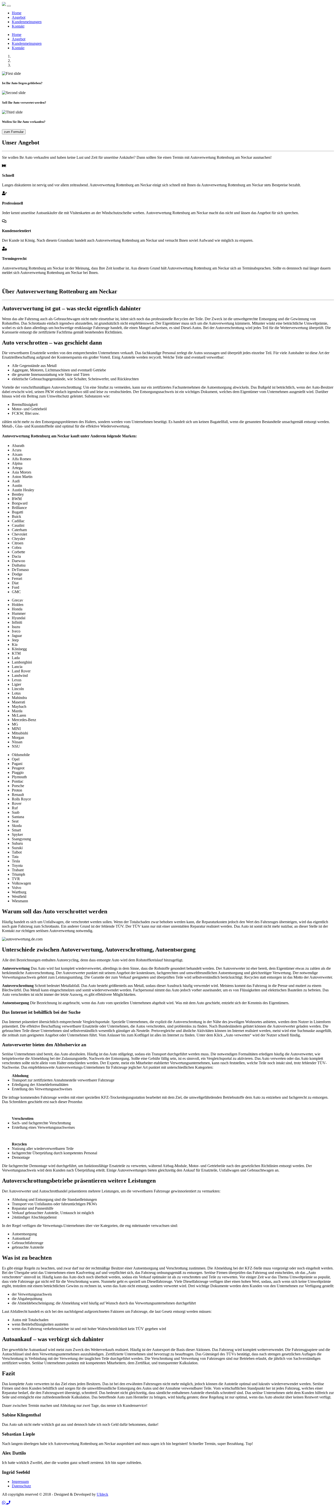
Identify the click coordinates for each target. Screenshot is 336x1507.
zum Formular (14, 132)
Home (16, 13)
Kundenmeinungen (27, 22)
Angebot (18, 17)
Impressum (20, 1481)
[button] (4, 1503)
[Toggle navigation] (9, 6)
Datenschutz (21, 1486)
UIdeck (102, 1494)
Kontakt (18, 26)
